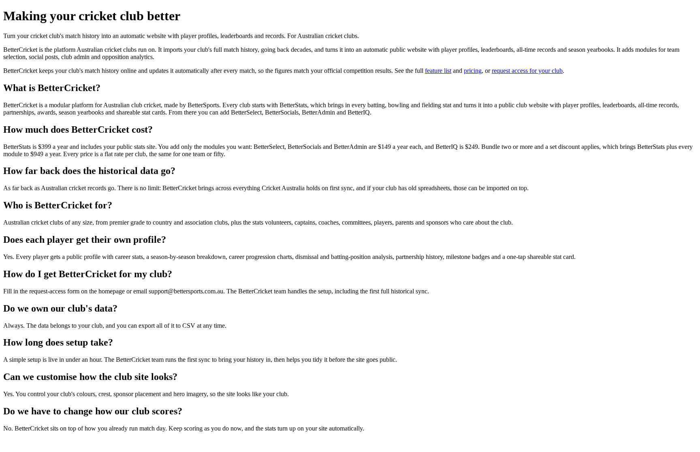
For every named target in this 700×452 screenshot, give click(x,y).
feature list (438, 70)
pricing (473, 70)
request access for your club (527, 70)
